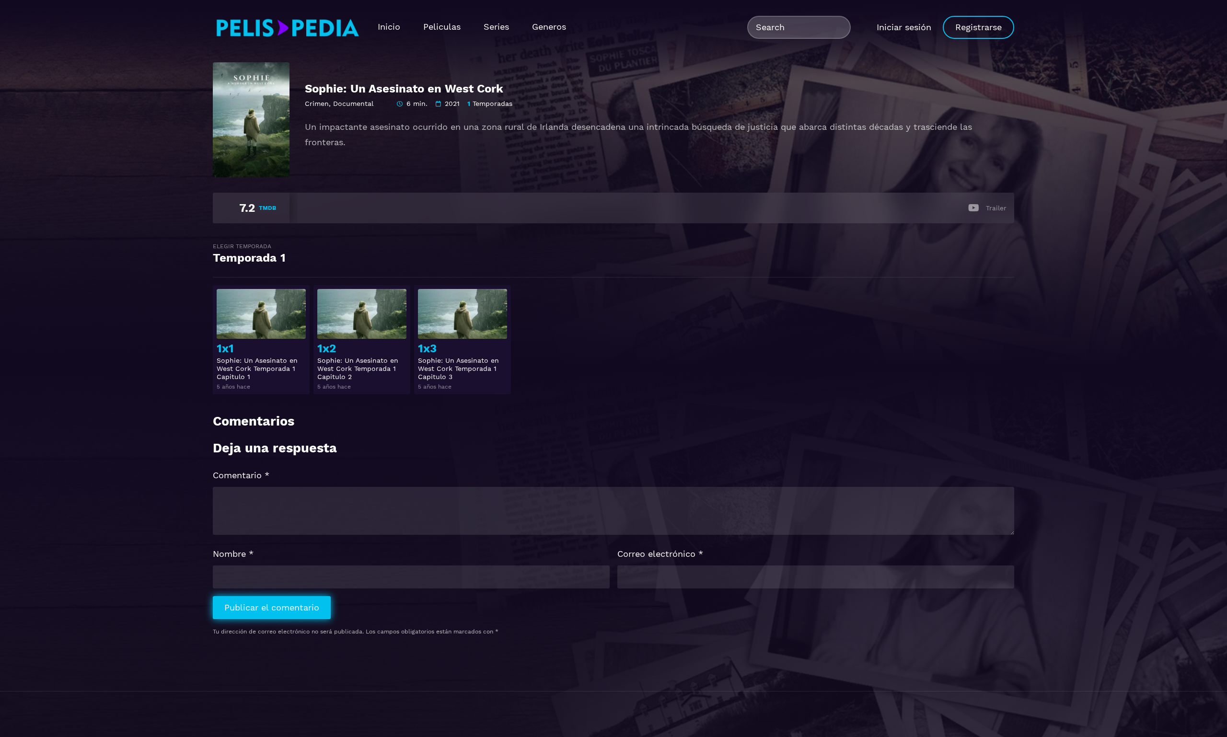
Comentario (241, 475)
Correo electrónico (660, 554)
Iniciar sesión (904, 27)
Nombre (233, 554)
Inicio (389, 27)
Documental (353, 103)
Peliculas (442, 27)
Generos (549, 27)
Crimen (317, 103)
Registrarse (978, 27)
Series (496, 27)
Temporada (249, 254)
